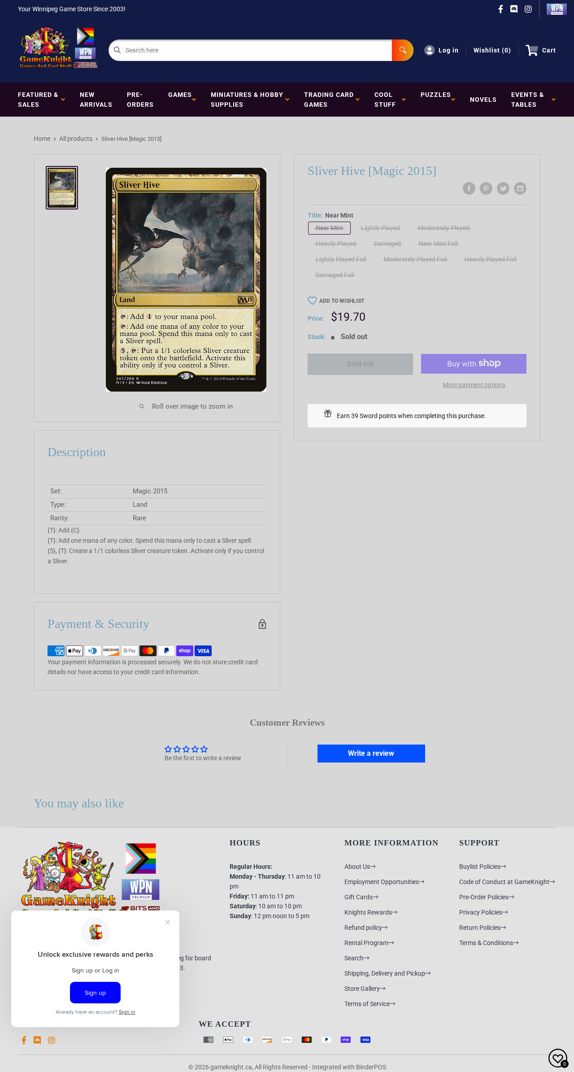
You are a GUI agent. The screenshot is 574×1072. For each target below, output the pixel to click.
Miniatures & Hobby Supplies (247, 99)
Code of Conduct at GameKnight (504, 881)
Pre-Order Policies (484, 897)
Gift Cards (358, 897)
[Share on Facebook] (469, 188)
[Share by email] (520, 188)
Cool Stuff (387, 99)
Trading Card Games (329, 99)
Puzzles (436, 99)
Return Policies (479, 927)
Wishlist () (492, 50)
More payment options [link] (474, 384)
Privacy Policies (480, 912)
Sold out (360, 364)
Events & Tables (527, 99)
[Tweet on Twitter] (503, 188)
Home (42, 138)
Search (354, 958)
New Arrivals (96, 99)
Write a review (371, 753)
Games (180, 99)
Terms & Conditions (486, 942)
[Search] (402, 50)
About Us (357, 866)
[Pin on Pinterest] (486, 188)
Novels (483, 99)
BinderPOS (371, 1067)
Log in (449, 50)
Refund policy (363, 927)
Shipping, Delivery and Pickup (384, 973)
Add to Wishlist (341, 301)
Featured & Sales (38, 99)
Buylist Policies (479, 866)
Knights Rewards (368, 912)
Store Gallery (362, 988)
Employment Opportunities (381, 881)
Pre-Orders (140, 99)
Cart (549, 50)
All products (75, 138)
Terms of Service (367, 1003)
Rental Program (366, 942)
